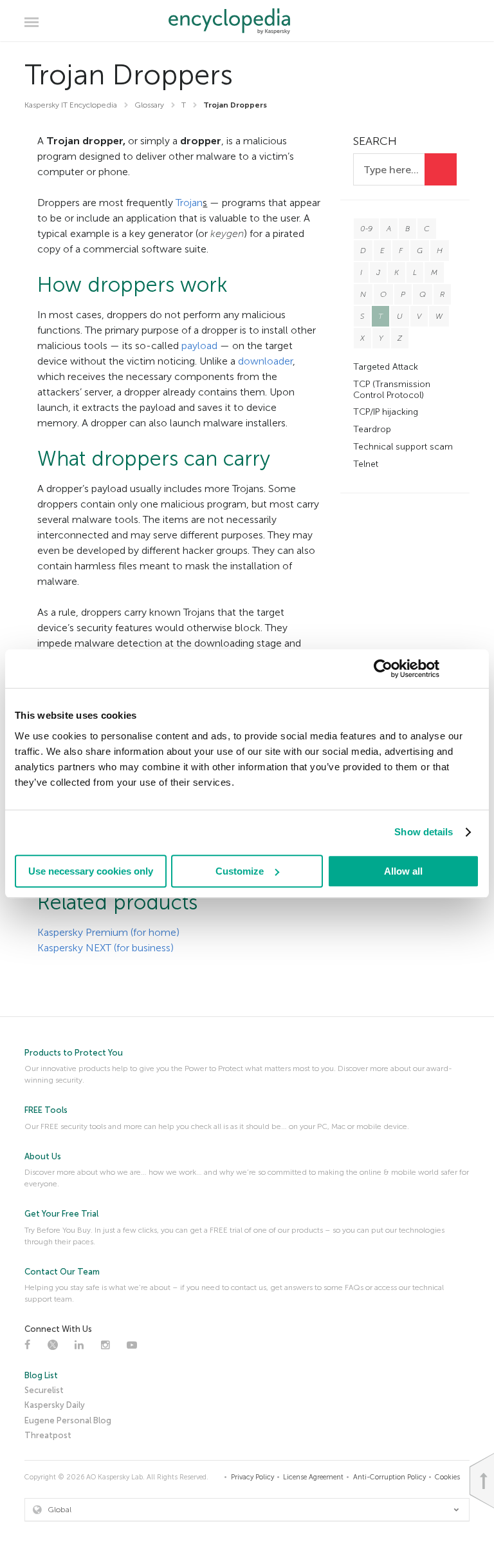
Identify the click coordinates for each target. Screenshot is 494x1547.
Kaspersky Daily (54, 1405)
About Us (42, 1156)
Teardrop (372, 429)
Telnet (365, 464)
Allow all (403, 871)
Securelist (44, 1390)
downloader (265, 361)
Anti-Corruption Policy (389, 1477)
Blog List (41, 1375)
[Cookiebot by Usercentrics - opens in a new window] (383, 668)
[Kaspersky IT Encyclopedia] (247, 21)
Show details (423, 831)
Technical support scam (403, 446)
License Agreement (313, 1477)
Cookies (447, 1477)
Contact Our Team (62, 1272)
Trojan (189, 202)
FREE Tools (46, 1110)
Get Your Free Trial (61, 1214)
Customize (239, 871)
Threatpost (47, 1435)
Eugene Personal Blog (67, 1420)
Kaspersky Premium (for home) (108, 932)
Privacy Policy (252, 1477)
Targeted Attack (385, 366)
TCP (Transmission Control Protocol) (391, 390)
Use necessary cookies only (90, 871)
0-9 (366, 228)
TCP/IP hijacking (385, 411)
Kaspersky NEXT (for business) (105, 948)
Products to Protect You (73, 1053)
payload (199, 345)
